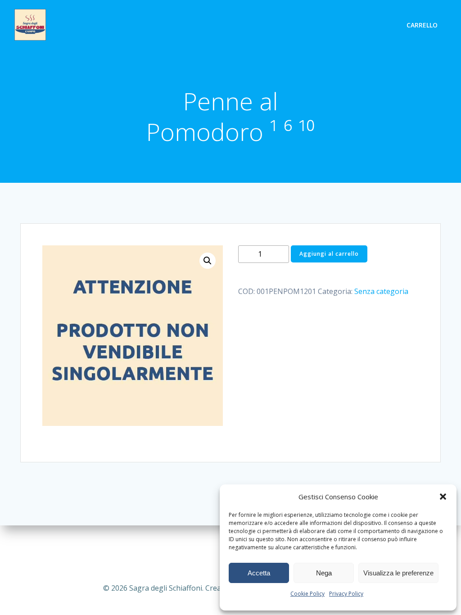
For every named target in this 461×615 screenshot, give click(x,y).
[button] (442, 496)
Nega (324, 573)
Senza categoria (381, 291)
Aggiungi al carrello (329, 254)
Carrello (422, 25)
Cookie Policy (307, 593)
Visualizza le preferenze (398, 573)
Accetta (259, 573)
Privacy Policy (346, 593)
